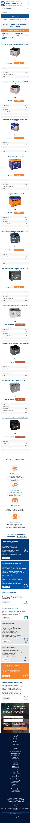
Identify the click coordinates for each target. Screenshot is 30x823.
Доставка (15, 741)
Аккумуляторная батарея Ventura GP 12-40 (15, 44)
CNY (13, 37)
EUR (10, 37)
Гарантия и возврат (15, 742)
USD (6, 37)
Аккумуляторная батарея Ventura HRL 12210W (15, 119)
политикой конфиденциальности (19, 724)
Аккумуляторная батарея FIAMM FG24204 (15, 418)
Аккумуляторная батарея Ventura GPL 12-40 (15, 82)
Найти (28, 12)
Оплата (15, 739)
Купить (19, 63)
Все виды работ (22, 536)
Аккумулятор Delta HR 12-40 (15, 193)
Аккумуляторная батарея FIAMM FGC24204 (15, 343)
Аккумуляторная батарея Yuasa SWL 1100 (15, 305)
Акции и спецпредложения (15, 735)
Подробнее (6, 557)
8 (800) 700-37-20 (12, 3)
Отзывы (15, 736)
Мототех (2, 3)
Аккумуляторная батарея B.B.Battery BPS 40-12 (15, 231)
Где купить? (15, 738)
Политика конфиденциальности (10, 812)
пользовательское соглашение (14, 723)
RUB (3, 37)
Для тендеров (15, 744)
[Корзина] (28, 5)
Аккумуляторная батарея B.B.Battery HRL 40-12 (15, 269)
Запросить (20, 324)
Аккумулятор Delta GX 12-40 (15, 156)
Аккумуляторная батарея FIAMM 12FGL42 (15, 380)
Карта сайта (19, 813)
